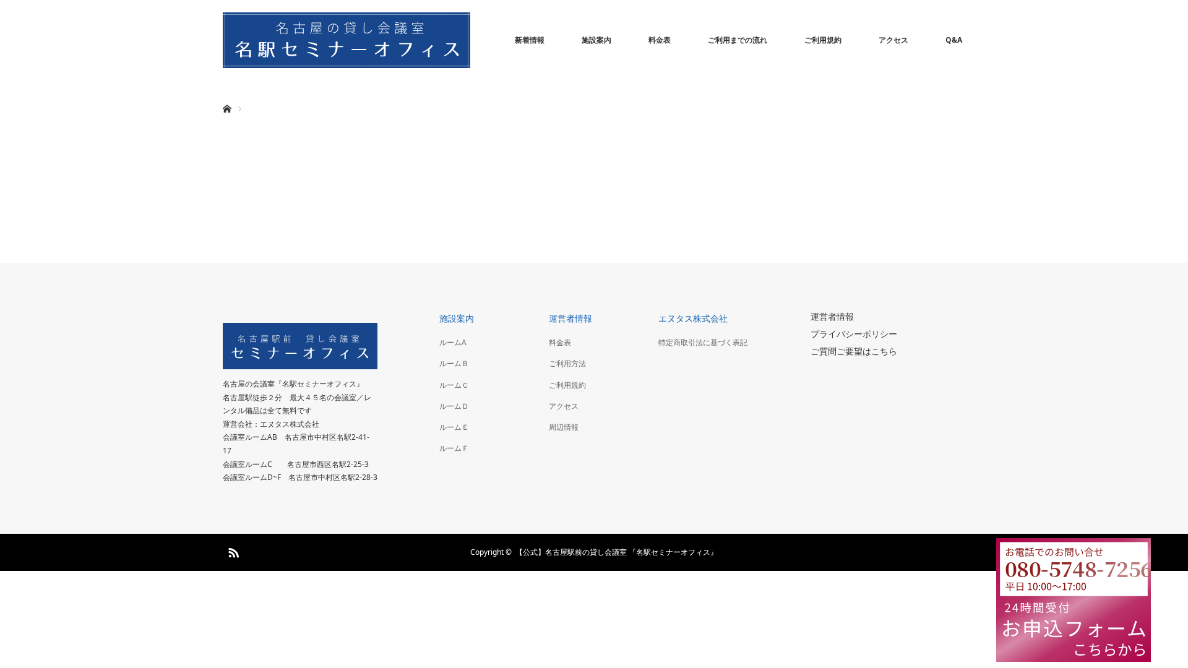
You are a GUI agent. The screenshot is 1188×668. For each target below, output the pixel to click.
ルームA (453, 342)
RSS (232, 550)
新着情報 (529, 40)
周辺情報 (564, 427)
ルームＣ (454, 385)
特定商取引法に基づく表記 (702, 342)
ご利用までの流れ (737, 40)
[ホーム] (227, 94)
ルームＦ (454, 448)
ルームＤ (454, 406)
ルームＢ (454, 363)
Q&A (953, 40)
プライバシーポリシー (854, 334)
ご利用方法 (567, 363)
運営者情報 (570, 318)
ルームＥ (454, 427)
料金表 (659, 40)
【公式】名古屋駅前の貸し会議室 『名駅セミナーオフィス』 (616, 552)
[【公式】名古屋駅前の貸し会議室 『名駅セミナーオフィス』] (346, 40)
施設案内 (596, 40)
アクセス (893, 40)
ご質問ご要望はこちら (854, 351)
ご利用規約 (823, 40)
